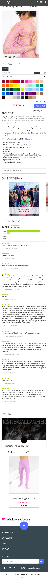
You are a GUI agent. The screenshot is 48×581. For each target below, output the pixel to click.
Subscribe (6, 556)
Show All (37, 73)
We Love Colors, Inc (21, 574)
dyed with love (15, 578)
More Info (24, 505)
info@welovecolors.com (30, 568)
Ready (42, 73)
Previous (3, 199)
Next (45, 199)
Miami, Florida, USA (31, 578)
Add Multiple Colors (39, 111)
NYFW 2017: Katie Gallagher (16, 446)
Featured (19, 171)
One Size (5, 69)
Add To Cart (40, 106)
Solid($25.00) (6, 73)
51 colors (28, 139)
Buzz (13, 171)
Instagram (7, 171)
